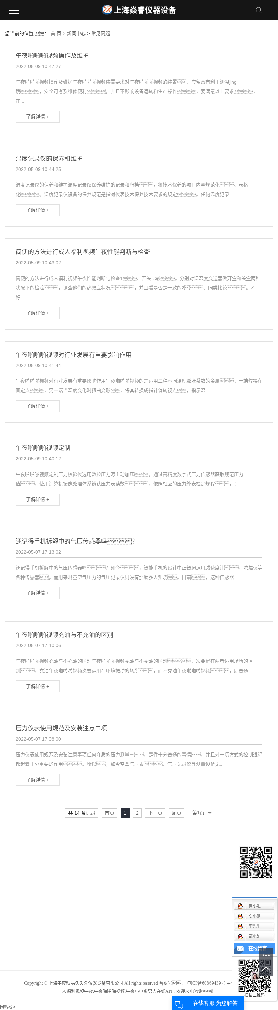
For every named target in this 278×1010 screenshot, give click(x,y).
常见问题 (100, 33)
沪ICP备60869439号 (205, 983)
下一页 (155, 813)
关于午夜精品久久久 (26, 870)
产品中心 (14, 881)
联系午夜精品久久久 (26, 921)
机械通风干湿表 (67, 870)
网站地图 (8, 1007)
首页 (109, 813)
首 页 (56, 33)
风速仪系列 (62, 860)
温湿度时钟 (62, 942)
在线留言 (14, 911)
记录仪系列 (62, 881)
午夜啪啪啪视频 (67, 921)
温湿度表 (60, 932)
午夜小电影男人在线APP (149, 991)
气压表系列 (62, 911)
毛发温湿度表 (65, 891)
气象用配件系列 (67, 901)
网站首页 (14, 860)
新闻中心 (76, 33)
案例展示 (14, 891)
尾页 (176, 813)
